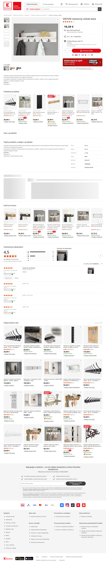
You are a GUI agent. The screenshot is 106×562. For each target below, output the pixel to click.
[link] (48, 4)
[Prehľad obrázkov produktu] (7, 39)
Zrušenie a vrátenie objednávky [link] (39, 533)
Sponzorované (7, 110)
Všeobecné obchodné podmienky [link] (74, 557)
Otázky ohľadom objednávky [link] (39, 529)
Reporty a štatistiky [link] (86, 516)
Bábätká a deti (10, 529)
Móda (7, 535)
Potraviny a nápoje (11, 548)
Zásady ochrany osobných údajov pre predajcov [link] (91, 531)
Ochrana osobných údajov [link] (56, 557)
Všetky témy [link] (34, 526)
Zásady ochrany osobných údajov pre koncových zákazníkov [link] (91, 536)
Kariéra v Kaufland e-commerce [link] (65, 529)
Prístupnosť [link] (62, 560)
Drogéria (8, 538)
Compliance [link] (44, 557)
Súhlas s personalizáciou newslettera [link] (31, 494)
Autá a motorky (10, 545)
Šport (7, 542)
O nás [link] (37, 557)
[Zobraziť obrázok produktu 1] (6, 20)
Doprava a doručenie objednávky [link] (40, 539)
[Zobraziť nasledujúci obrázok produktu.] (100, 255)
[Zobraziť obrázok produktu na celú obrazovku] (36, 39)
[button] (40, 252)
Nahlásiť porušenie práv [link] (37, 542)
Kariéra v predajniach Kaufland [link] (64, 526)
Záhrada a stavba (10, 523)
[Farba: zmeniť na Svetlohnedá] (12, 68)
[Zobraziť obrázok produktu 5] (6, 44)
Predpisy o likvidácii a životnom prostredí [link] (46, 560)
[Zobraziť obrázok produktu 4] (6, 38)
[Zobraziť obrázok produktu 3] (6, 32)
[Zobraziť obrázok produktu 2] (6, 26)
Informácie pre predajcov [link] (63, 516)
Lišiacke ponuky (10, 516)
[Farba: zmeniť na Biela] (6, 68)
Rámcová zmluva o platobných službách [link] (89, 527)
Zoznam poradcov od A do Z (38, 516)
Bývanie (8, 532)
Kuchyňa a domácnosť (12, 526)
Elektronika (9, 519)
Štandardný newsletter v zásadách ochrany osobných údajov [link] (36, 489)
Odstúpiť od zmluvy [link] (36, 536)
